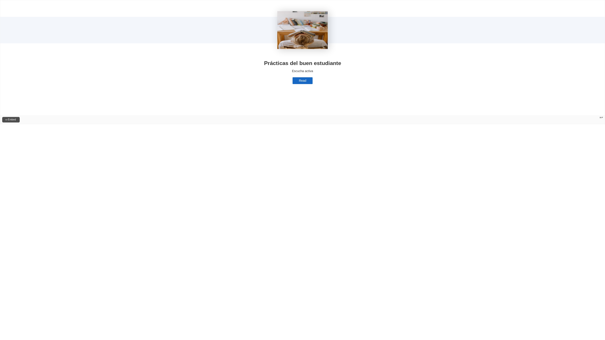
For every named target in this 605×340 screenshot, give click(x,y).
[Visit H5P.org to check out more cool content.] (601, 117)
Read (302, 80)
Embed (12, 119)
